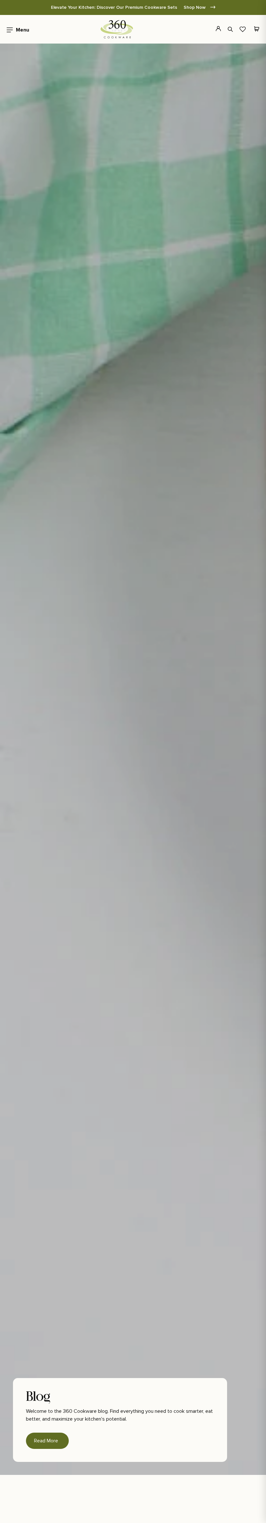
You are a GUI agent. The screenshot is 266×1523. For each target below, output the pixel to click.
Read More (46, 1441)
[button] (16, 29)
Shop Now (195, 7)
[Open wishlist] (242, 29)
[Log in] (214, 29)
